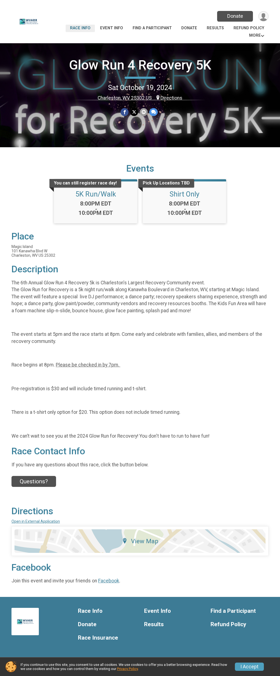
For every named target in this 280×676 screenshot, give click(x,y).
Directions (171, 98)
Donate (235, 16)
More (255, 35)
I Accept (249, 666)
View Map (144, 541)
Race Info (80, 28)
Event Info (111, 28)
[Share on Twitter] (134, 112)
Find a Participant (152, 28)
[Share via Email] (144, 112)
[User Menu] (263, 16)
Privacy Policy (127, 669)
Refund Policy (249, 28)
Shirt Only (184, 194)
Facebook (108, 580)
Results (215, 28)
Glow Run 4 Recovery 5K (140, 65)
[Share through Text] (153, 112)
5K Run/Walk (95, 194)
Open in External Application (35, 521)
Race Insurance (98, 638)
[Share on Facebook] (125, 112)
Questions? (34, 481)
